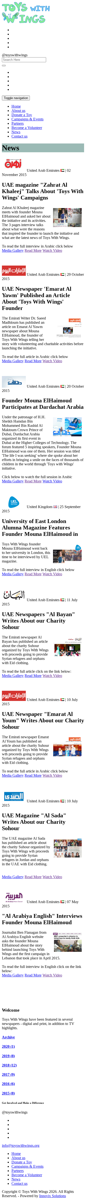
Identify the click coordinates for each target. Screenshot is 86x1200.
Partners (17, 123)
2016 (8, 1084)
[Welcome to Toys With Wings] (26, 22)
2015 (8, 1093)
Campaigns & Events (27, 119)
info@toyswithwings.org (20, 1145)
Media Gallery (13, 250)
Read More (33, 250)
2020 (8, 1046)
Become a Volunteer (26, 128)
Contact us (19, 136)
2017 (8, 1074)
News (15, 132)
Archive (8, 1037)
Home (16, 106)
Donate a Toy (21, 115)
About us (18, 111)
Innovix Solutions (52, 1196)
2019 (8, 1056)
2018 (9, 1065)
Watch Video (52, 250)
